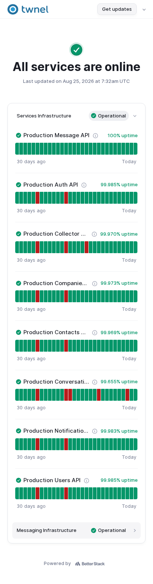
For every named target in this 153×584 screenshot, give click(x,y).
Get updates (117, 9)
